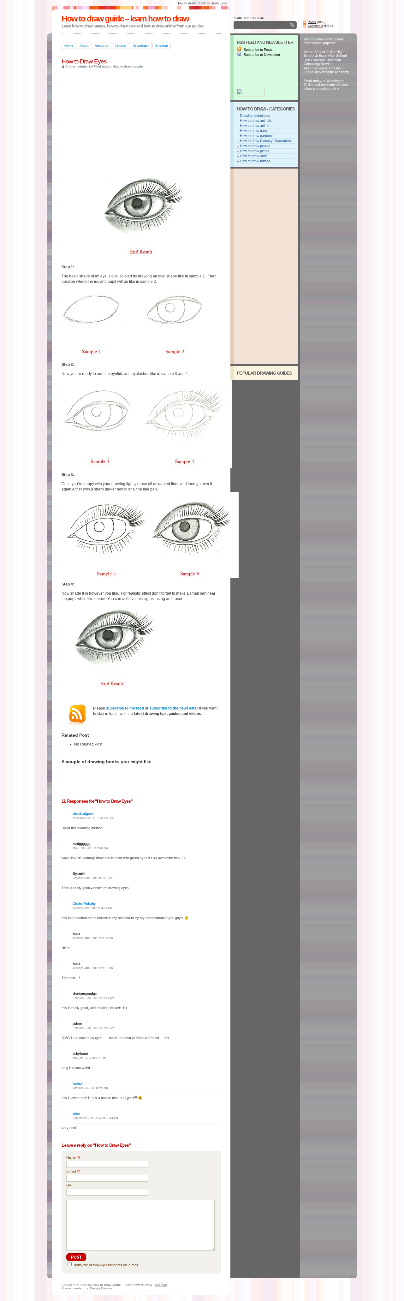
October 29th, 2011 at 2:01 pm (93, 878)
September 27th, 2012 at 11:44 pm (95, 1118)
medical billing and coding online (326, 86)
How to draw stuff (253, 156)
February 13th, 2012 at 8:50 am (93, 1028)
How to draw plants (254, 151)
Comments (315, 25)
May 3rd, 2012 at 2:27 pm (90, 1058)
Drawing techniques (255, 115)
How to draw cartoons (257, 136)
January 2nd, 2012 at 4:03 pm (92, 908)
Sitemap (161, 1284)
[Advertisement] (135, 31)
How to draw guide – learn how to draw (125, 18)
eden (76, 1113)
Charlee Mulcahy (84, 904)
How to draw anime (254, 126)
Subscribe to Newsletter (261, 54)
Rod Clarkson (314, 60)
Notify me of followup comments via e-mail (106, 1265)
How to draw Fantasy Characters (265, 141)
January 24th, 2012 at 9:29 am (93, 938)
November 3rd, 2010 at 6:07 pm (94, 818)
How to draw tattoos (255, 161)
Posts (312, 22)
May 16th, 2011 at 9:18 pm (90, 848)
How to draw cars (253, 131)
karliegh (78, 1083)
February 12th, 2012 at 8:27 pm (93, 998)
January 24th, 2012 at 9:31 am (93, 968)
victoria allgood (83, 814)
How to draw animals (256, 120)
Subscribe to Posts (258, 49)
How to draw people (128, 66)
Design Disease (101, 1288)
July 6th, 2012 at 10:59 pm (90, 1088)
